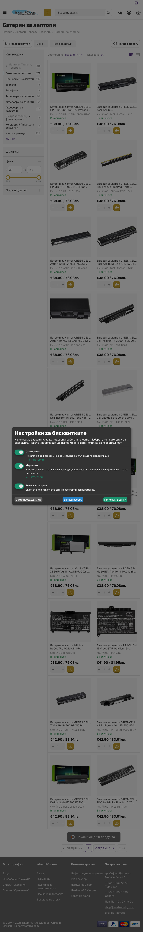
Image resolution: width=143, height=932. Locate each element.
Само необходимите (29, 499)
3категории (35, 477)
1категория (35, 459)
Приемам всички (115, 499)
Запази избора (73, 499)
